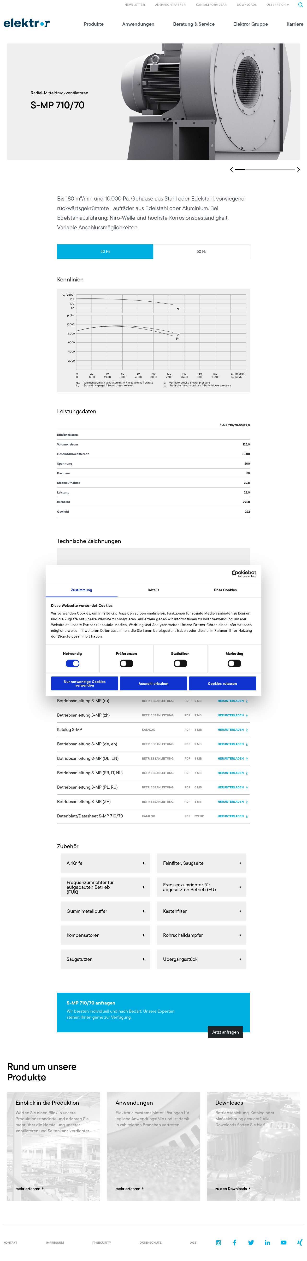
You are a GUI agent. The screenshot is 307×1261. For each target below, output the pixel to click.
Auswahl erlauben (153, 683)
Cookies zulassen (222, 683)
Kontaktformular (211, 4)
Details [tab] (153, 589)
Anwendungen (138, 24)
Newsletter (135, 4)
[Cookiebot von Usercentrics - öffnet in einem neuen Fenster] (235, 574)
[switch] (126, 663)
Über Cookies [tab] (225, 589)
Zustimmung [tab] (81, 589)
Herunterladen (231, 700)
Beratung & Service (194, 24)
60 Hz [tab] (202, 251)
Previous (231, 169)
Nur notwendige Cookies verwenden (85, 683)
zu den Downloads (231, 1188)
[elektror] (27, 23)
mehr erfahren (28, 1188)
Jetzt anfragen (225, 1032)
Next (298, 169)
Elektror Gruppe (250, 24)
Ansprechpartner (170, 4)
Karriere (295, 24)
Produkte (94, 24)
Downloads (247, 4)
